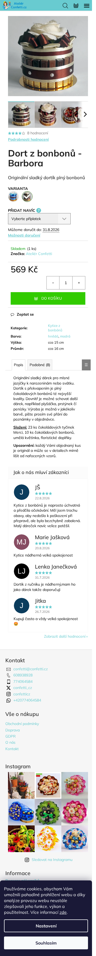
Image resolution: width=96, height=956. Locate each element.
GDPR (10, 736)
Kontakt (12, 748)
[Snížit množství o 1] (53, 282)
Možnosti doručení (24, 235)
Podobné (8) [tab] (40, 364)
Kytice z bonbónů (55, 327)
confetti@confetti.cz (30, 669)
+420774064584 (27, 700)
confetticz (21, 694)
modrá (65, 336)
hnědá (53, 336)
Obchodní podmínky (22, 723)
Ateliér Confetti (39, 253)
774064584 (23, 681)
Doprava (12, 730)
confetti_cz (22, 687)
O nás (10, 742)
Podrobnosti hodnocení (28, 139)
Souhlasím (46, 943)
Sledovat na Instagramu (52, 859)
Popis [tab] (18, 364)
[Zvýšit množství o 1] (78, 282)
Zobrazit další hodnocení (64, 636)
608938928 (23, 675)
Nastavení (46, 925)
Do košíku (51, 298)
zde (63, 912)
